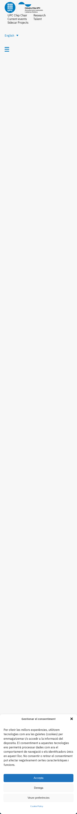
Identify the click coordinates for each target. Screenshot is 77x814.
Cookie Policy (36, 806)
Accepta (38, 777)
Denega (38, 787)
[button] (71, 719)
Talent (37, 19)
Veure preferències (39, 797)
